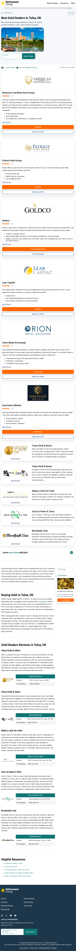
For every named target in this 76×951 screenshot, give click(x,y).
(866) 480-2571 (38, 437)
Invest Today (28, 56)
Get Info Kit (38, 372)
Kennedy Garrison (31, 67)
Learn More (69, 8)
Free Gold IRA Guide (38, 249)
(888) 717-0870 (38, 314)
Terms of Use (33, 948)
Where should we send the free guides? (9, 930)
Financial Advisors (29, 898)
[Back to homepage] (2, 13)
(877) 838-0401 (38, 254)
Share (72, 13)
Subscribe (29, 932)
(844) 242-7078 (38, 192)
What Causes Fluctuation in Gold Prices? (19, 873)
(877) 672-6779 (38, 132)
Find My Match (65, 600)
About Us (3, 898)
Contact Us (4, 902)
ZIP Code (5, 55)
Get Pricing (38, 432)
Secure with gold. (15, 552)
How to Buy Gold (11, 866)
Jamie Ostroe (10, 67)
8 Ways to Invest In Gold (13, 863)
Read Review (6, 122)
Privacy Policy (23, 948)
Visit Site (38, 127)
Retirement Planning (7, 905)
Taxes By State (28, 902)
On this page (62, 569)
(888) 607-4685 (38, 377)
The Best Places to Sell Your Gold (17, 870)
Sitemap (54, 948)
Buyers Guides (5, 909)
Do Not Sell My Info (45, 948)
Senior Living (28, 905)
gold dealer (43, 601)
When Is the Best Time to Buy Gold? (17, 876)
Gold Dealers (8, 13)
